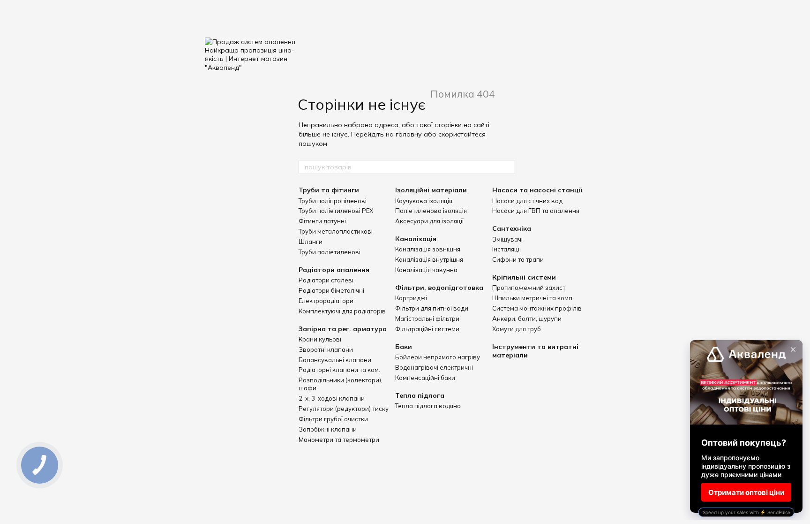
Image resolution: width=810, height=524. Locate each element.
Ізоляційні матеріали (431, 190)
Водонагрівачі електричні (434, 367)
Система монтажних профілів (537, 308)
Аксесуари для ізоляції (429, 221)
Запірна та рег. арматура (343, 329)
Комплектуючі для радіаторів (342, 311)
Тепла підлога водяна (428, 406)
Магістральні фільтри (427, 318)
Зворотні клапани (326, 349)
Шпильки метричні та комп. (533, 298)
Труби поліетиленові (329, 252)
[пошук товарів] (506, 167)
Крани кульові (320, 339)
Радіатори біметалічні (331, 290)
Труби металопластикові (336, 231)
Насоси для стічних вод (527, 201)
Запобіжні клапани (328, 429)
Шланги (310, 241)
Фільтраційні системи (427, 329)
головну (409, 134)
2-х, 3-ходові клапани (332, 398)
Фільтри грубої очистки (333, 419)
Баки (403, 346)
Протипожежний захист (528, 287)
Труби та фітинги (329, 190)
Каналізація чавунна (426, 269)
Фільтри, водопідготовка (439, 287)
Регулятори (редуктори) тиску (344, 408)
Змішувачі (507, 239)
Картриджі (411, 298)
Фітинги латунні (322, 221)
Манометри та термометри (339, 439)
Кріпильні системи (524, 277)
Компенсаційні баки (425, 377)
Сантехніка (511, 228)
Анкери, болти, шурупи (527, 318)
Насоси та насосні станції (537, 190)
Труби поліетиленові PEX (336, 210)
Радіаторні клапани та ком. (339, 369)
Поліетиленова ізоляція (431, 210)
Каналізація (415, 239)
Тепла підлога (419, 395)
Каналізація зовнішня (427, 249)
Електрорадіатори (326, 300)
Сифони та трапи (518, 259)
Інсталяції (506, 249)
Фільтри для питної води (431, 308)
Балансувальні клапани (335, 360)
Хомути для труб (516, 329)
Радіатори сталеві (326, 280)
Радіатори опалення (334, 270)
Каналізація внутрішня (429, 259)
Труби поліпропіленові (333, 201)
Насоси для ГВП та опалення (535, 210)
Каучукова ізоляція (423, 201)
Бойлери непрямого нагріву (437, 357)
